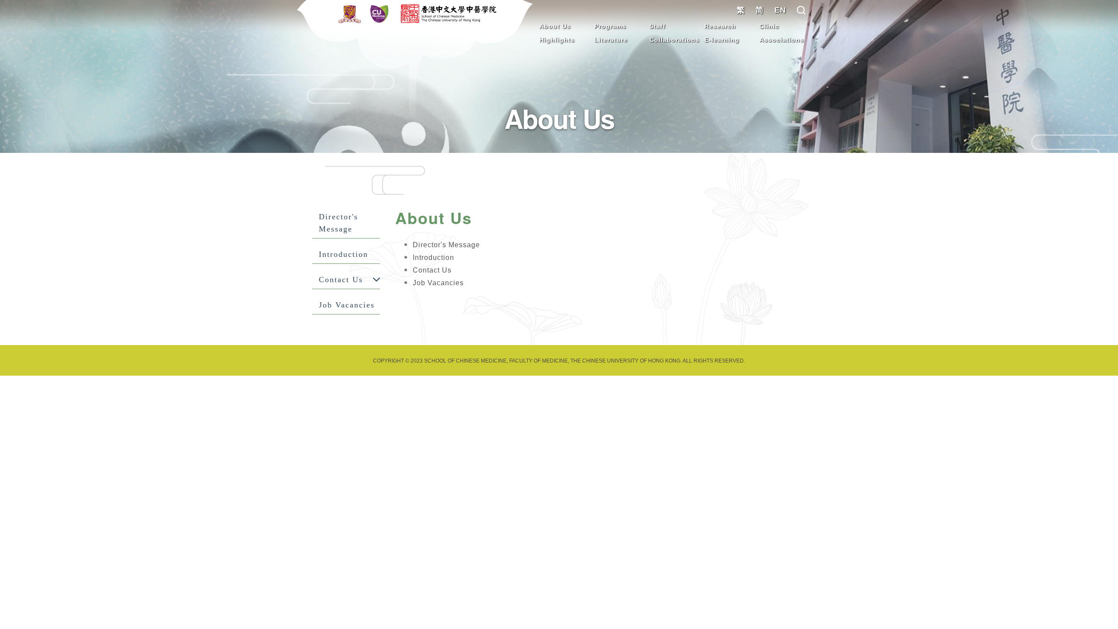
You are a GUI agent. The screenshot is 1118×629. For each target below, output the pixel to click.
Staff (657, 26)
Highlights (557, 39)
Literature (611, 39)
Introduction (343, 254)
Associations (781, 39)
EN (780, 10)
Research (720, 26)
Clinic (769, 26)
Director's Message (338, 222)
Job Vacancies (347, 305)
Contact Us (341, 279)
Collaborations (674, 39)
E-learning (721, 39)
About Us (555, 26)
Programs (610, 26)
